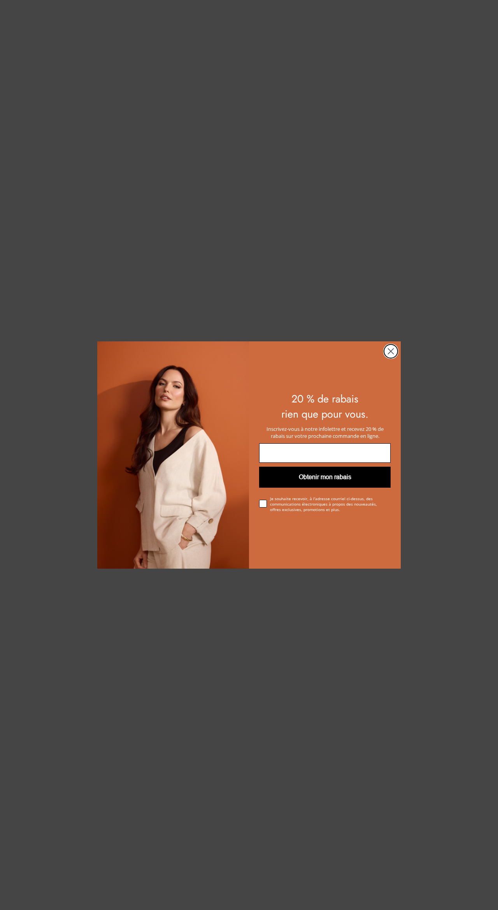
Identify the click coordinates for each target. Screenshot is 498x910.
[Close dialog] (391, 351)
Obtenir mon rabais (325, 477)
